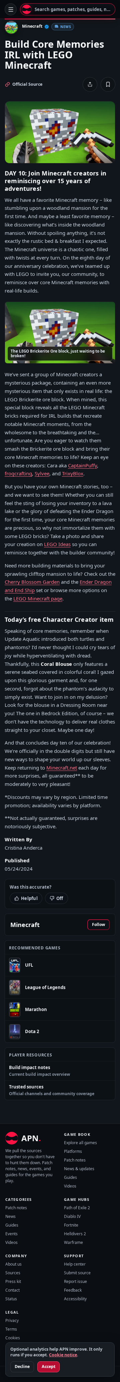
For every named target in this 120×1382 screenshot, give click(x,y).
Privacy (12, 1320)
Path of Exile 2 (77, 1208)
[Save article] (108, 84)
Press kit (13, 1281)
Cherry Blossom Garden (32, 581)
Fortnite (71, 1225)
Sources (12, 1273)
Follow (98, 924)
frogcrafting (18, 473)
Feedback (73, 1290)
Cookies (12, 1338)
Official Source (27, 84)
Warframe (73, 1242)
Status (11, 1299)
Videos (70, 1186)
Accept (48, 1366)
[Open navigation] (11, 9)
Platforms (73, 1151)
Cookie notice (63, 1355)
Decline (22, 1366)
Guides (70, 1177)
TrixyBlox (72, 473)
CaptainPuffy (82, 465)
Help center (75, 1264)
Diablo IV (72, 1216)
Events (11, 1234)
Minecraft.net (61, 767)
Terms (11, 1329)
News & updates (79, 1169)
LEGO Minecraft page (37, 598)
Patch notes (75, 1160)
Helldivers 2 (75, 1234)
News (10, 1216)
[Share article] (90, 84)
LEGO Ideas (57, 544)
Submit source (77, 1273)
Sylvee (42, 473)
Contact (12, 1290)
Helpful (29, 898)
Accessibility (75, 1299)
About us (13, 1264)
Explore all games (80, 1142)
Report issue (75, 1281)
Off (59, 898)
